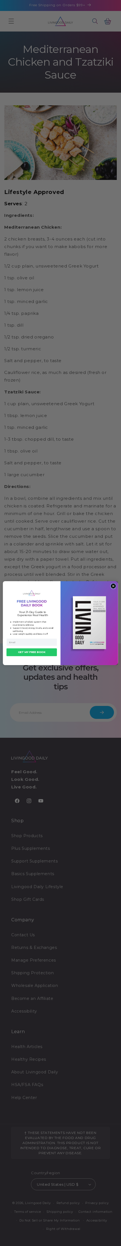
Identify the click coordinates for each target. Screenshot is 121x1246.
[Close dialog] (113, 586)
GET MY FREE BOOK (31, 652)
